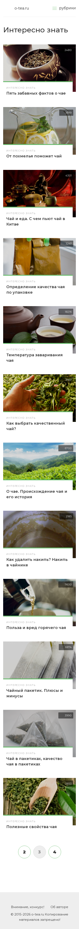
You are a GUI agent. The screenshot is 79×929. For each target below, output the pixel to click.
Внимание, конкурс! (27, 907)
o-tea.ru (22, 8)
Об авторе (59, 907)
